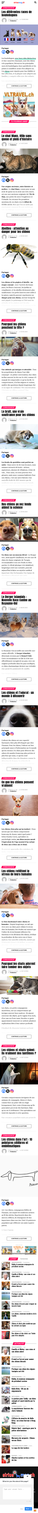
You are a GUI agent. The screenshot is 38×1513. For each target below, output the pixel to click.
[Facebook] (3, 52)
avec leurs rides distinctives (25, 58)
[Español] (35, 1510)
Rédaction (13, 21)
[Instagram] (12, 52)
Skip (21, 1509)
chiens (7, 71)
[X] (8, 52)
